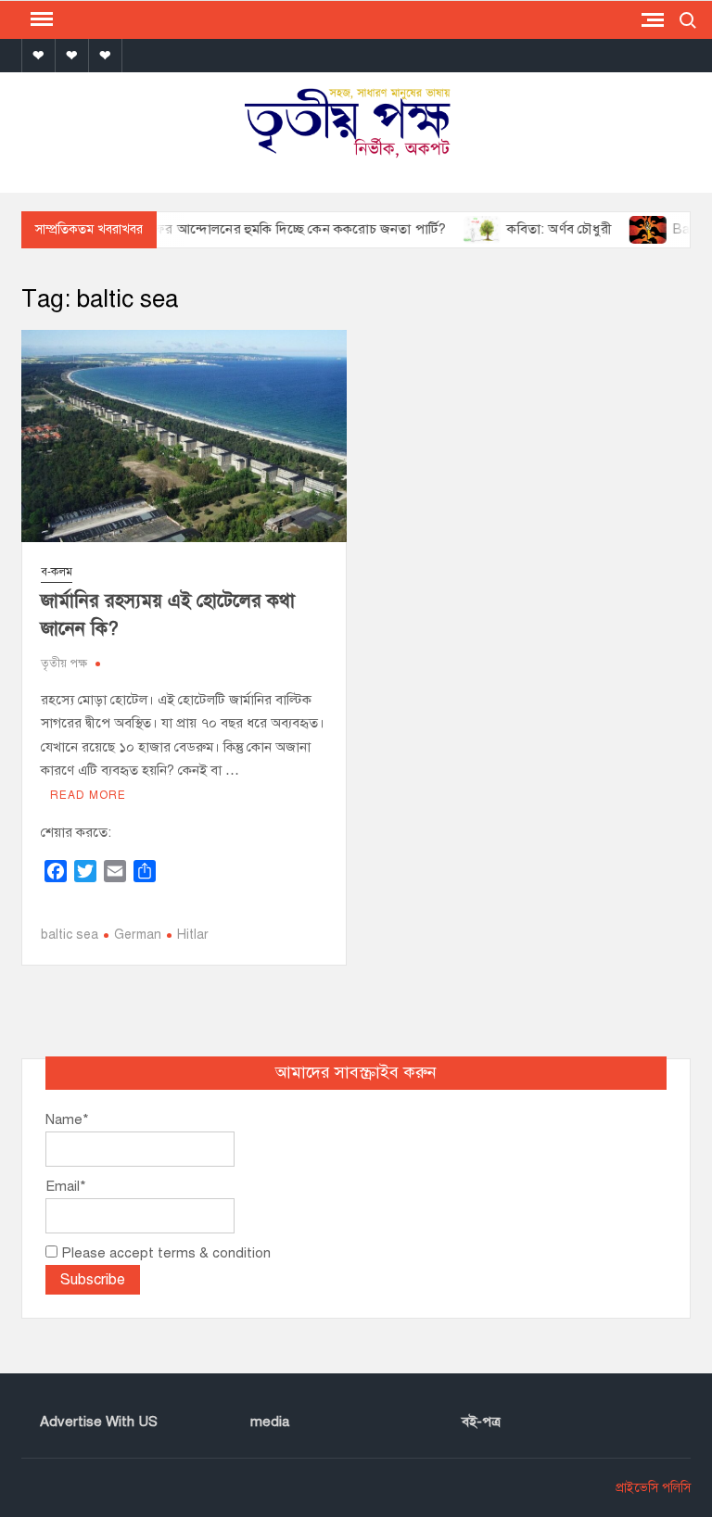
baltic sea (69, 934)
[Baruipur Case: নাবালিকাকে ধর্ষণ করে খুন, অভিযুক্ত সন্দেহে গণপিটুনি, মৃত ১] (631, 229)
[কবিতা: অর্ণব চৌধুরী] (465, 229)
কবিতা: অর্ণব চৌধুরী (540, 229)
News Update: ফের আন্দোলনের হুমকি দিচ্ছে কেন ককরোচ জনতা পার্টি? (231, 229)
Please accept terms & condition (164, 1253)
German (137, 934)
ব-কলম (56, 571)
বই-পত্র (481, 1421)
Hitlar (193, 934)
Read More (88, 795)
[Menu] (39, 19)
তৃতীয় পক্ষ (64, 663)
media (269, 1421)
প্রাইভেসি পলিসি (653, 1488)
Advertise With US (99, 1421)
